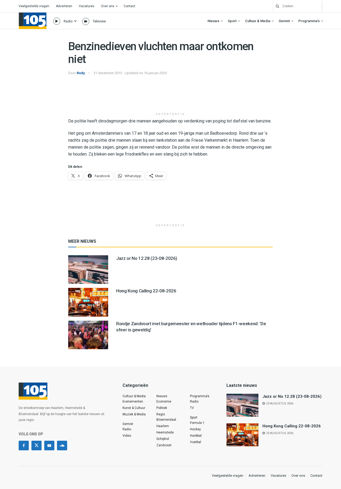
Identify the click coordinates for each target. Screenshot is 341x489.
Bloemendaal (166, 420)
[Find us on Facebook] (24, 445)
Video (127, 436)
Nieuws (213, 21)
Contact (129, 6)
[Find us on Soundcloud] (62, 445)
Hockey (195, 429)
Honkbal (196, 436)
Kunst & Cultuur (134, 408)
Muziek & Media (134, 414)
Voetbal (195, 442)
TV (192, 408)
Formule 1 (197, 423)
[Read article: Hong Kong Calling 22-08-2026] (88, 302)
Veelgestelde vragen (34, 6)
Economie (163, 401)
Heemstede (165, 432)
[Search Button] (275, 6)
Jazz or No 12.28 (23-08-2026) (146, 258)
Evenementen (133, 401)
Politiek (161, 408)
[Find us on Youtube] (49, 445)
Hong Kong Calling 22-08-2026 (146, 290)
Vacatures (86, 6)
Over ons (107, 6)
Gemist (284, 21)
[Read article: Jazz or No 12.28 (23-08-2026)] (88, 269)
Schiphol (162, 439)
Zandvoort (164, 445)
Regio (160, 414)
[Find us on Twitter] (36, 445)
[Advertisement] (170, 96)
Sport (232, 21)
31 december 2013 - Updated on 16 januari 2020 (130, 73)
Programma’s (309, 21)
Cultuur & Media (257, 21)
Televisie (99, 21)
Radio (68, 21)
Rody (81, 73)
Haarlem (162, 426)
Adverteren (64, 6)
